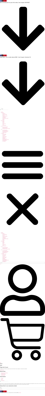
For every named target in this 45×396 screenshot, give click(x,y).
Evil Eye (4, 235)
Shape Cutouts (4, 132)
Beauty (3, 121)
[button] (22, 187)
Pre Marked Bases (5, 250)
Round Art (4, 113)
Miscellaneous (4, 125)
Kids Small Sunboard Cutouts (6, 128)
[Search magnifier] (43, 394)
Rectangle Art (4, 117)
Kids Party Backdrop (5, 247)
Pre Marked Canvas (5, 131)
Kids (1, 126)
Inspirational (4, 123)
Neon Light (2, 120)
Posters (4, 240)
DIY (1, 129)
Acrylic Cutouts (4, 136)
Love (3, 124)
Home (2, 232)
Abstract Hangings (5, 236)
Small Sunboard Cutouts (6, 139)
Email (0, 387)
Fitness (3, 122)
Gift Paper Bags (5, 140)
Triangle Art (4, 116)
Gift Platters (4, 141)
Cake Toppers (4, 254)
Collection (2, 133)
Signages (4, 258)
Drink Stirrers (4, 255)
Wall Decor (2, 112)
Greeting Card (4, 137)
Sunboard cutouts (5, 127)
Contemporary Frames (5, 118)
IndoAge (20, 392)
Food (3, 243)
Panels (3, 239)
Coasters (4, 135)
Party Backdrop (5, 259)
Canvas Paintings (5, 114)
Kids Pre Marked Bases (5, 251)
